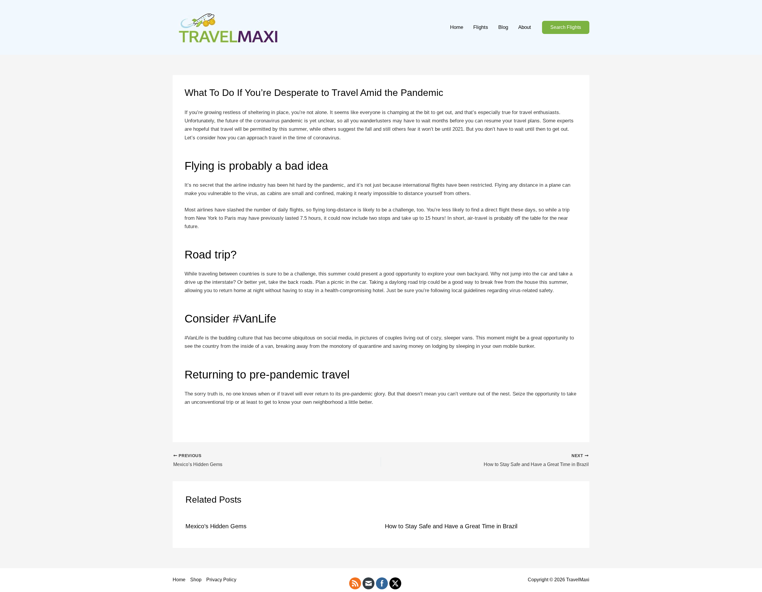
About (524, 27)
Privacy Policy (221, 579)
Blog (503, 27)
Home (456, 27)
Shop (196, 579)
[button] (565, 27)
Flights (480, 27)
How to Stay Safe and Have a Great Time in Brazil (451, 526)
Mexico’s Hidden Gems (215, 526)
